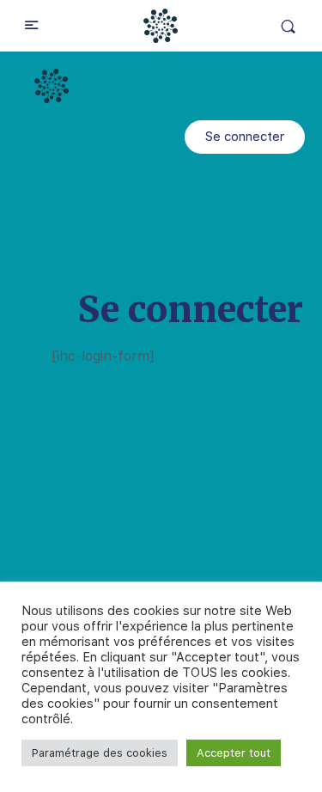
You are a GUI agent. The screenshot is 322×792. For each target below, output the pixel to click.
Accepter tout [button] (233, 752)
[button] (245, 137)
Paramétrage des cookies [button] (99, 752)
